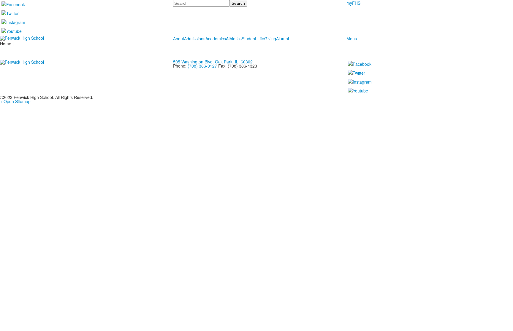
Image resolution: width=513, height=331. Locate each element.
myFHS (353, 3)
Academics (215, 38)
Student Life (253, 38)
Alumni (282, 38)
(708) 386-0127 (202, 66)
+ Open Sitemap (15, 101)
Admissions (194, 38)
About (178, 38)
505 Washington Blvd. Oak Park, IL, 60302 (213, 62)
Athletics (234, 38)
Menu (351, 38)
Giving (270, 38)
